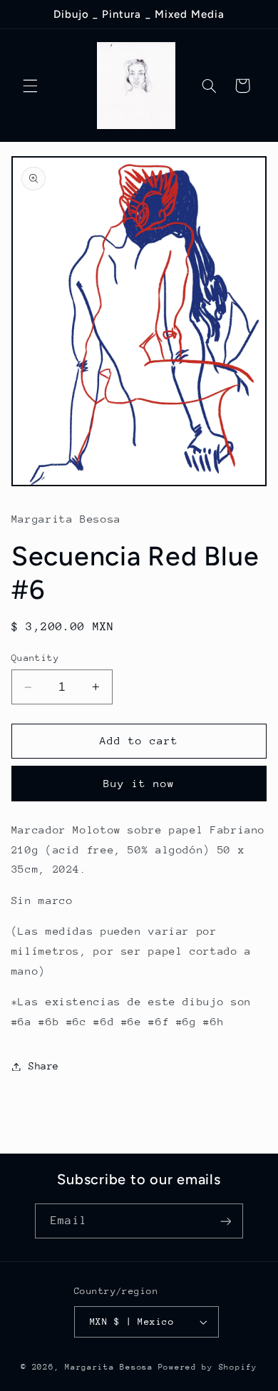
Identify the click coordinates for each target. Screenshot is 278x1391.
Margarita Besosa (109, 1367)
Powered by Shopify (207, 1367)
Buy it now (139, 783)
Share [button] (44, 1066)
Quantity (35, 657)
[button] (30, 85)
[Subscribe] (225, 1220)
